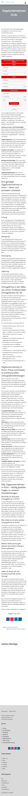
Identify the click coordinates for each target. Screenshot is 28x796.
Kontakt (5, 764)
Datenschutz (12, 711)
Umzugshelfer (7, 688)
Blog (4, 760)
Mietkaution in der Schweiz (11, 671)
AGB (4, 768)
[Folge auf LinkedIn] (16, 619)
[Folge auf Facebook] (8, 619)
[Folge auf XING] (20, 619)
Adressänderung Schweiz (11, 654)
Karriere (5, 762)
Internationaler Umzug (9, 742)
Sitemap (5, 766)
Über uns (5, 758)
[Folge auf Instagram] (12, 619)
